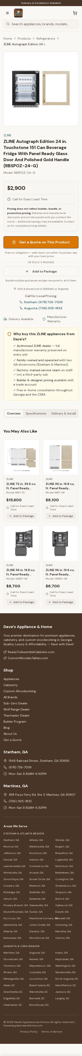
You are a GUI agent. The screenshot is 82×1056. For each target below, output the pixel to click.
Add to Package (44, 271)
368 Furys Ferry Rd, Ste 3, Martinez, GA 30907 (42, 795)
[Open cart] (75, 13)
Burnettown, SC (39, 1005)
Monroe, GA (10, 846)
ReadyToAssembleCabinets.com (31, 652)
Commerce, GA (39, 866)
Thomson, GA (12, 965)
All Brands (10, 697)
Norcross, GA (12, 918)
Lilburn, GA (10, 899)
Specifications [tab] (36, 413)
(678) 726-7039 (20, 767)
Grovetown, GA (13, 959)
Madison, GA (37, 885)
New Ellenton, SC (65, 985)
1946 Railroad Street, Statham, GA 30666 (39, 761)
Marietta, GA (63, 931)
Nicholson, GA (64, 866)
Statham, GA (11, 840)
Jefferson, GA (12, 853)
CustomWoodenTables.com (28, 658)
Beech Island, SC (39, 985)
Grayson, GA (63, 892)
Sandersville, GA (65, 972)
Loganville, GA (64, 859)
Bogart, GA (62, 846)
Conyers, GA (11, 885)
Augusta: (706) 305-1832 (43, 308)
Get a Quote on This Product (44, 242)
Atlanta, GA (10, 931)
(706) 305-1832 (20, 801)
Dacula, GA (10, 859)
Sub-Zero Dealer (15, 703)
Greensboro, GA (65, 885)
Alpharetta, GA (12, 925)
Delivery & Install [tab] (64, 413)
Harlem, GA (36, 959)
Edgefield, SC (11, 998)
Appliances (11, 679)
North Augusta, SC (66, 979)
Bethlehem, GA (64, 872)
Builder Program (14, 721)
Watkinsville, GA (39, 846)
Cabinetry (10, 685)
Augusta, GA (37, 952)
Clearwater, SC (12, 1005)
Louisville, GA (37, 972)
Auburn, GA (36, 859)
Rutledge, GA (11, 892)
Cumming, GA (63, 925)
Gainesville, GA (38, 905)
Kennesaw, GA (12, 938)
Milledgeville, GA (13, 979)
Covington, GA (64, 879)
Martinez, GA (11, 952)
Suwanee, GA (37, 899)
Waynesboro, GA (40, 965)
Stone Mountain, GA (15, 912)
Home (7, 38)
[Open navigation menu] (7, 13)
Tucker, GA (36, 912)
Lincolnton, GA (38, 979)
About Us (10, 734)
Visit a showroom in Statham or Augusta (42, 289)
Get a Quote (12, 740)
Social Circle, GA (39, 879)
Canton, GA (62, 938)
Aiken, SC (9, 985)
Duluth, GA (62, 912)
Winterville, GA (12, 872)
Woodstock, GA (39, 938)
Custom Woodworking (19, 691)
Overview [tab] (14, 413)
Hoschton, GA (38, 853)
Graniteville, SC (13, 992)
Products (24, 38)
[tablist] (41, 413)
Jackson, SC (63, 992)
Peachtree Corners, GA (40, 918)
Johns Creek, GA (39, 925)
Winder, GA (62, 840)
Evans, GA (61, 952)
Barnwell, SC (37, 998)
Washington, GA (65, 965)
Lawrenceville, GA (14, 866)
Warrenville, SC (38, 992)
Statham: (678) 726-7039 (43, 302)
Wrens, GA (10, 972)
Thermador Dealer (16, 715)
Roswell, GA (62, 918)
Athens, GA (36, 840)
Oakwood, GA (64, 905)
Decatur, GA (37, 931)
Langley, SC (62, 998)
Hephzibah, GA (64, 959)
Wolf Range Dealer (16, 709)
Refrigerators (46, 38)
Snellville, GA (37, 892)
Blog (6, 728)
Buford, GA (62, 899)
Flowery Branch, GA (15, 905)
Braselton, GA (64, 853)
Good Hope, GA (13, 879)
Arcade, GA (36, 872)
